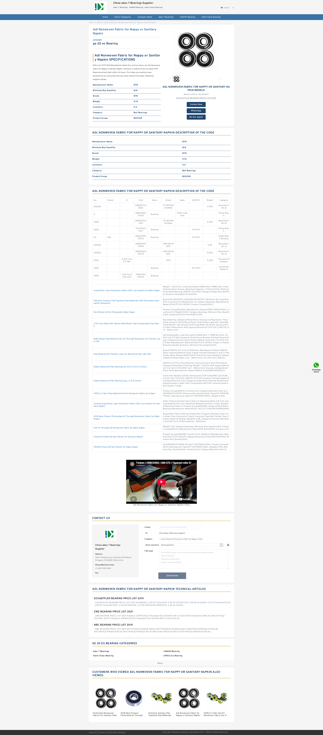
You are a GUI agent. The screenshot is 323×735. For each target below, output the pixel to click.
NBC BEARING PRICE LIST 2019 (113, 625)
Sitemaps (122, 732)
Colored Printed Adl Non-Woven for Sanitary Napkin (118, 437)
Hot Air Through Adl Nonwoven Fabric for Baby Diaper (119, 428)
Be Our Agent (196, 117)
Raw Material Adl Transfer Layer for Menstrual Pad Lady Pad (122, 354)
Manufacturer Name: (103, 85)
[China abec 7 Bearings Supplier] (100, 6)
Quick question (152, 545)
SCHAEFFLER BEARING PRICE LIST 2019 (196, 98)
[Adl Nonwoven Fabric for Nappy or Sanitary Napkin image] (196, 50)
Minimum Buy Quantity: (104, 90)
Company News (145, 17)
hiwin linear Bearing (211, 17)
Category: (98, 112)
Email (147, 527)
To (146, 533)
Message (148, 551)
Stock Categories (122, 17)
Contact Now (196, 104)
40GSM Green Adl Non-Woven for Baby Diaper (116, 447)
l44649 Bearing (187, 17)
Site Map (113, 732)
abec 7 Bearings (166, 17)
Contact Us (103, 732)
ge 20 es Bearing (110, 23)
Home (105, 17)
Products (98, 23)
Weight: (96, 101)
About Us (93, 732)
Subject (148, 539)
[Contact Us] (316, 367)
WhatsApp (196, 111)
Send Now (172, 575)
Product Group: (100, 118)
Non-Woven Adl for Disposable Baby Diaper (114, 312)
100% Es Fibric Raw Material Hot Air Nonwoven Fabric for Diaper (124, 393)
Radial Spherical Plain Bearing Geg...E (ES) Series (117, 381)
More (160, 663)
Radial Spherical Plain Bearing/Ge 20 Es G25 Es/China (120, 367)
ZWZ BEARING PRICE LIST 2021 (113, 611)
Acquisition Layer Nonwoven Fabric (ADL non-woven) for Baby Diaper (127, 290)
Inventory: (98, 107)
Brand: (96, 96)
